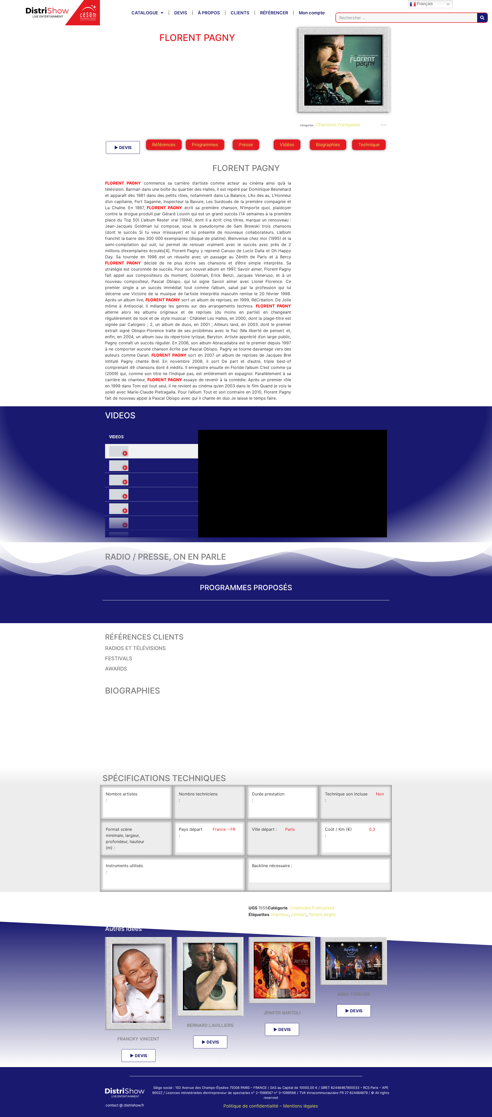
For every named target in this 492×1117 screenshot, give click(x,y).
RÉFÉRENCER (274, 12)
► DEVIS (122, 147)
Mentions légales (300, 1106)
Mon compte (312, 12)
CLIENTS (240, 12)
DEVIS (180, 12)
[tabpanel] (292, 483)
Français (424, 4)
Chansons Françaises (337, 124)
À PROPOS (209, 12)
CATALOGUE (144, 12)
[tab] (151, 451)
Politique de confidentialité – (253, 1106)
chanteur (280, 914)
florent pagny (322, 914)
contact (298, 914)
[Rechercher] (482, 17)
